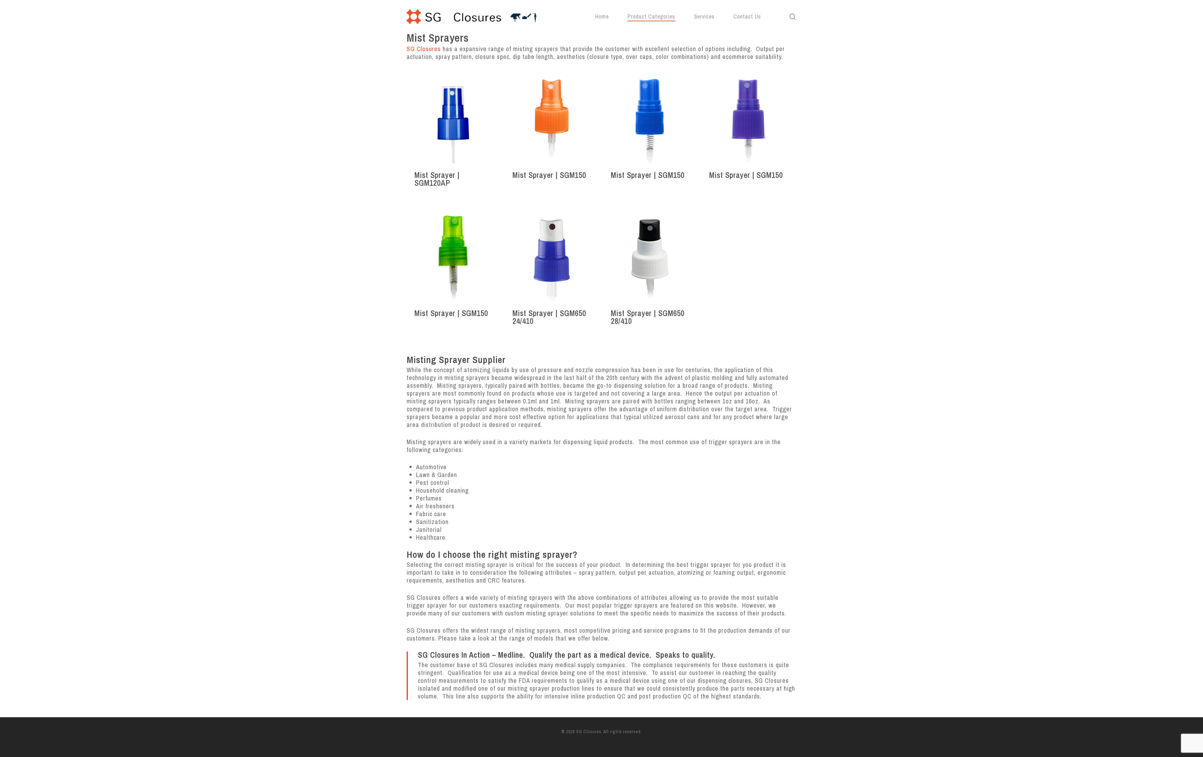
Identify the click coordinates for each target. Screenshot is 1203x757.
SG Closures (424, 48)
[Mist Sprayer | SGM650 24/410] (551, 255)
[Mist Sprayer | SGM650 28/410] (650, 255)
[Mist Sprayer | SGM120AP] (453, 116)
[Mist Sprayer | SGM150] (551, 116)
